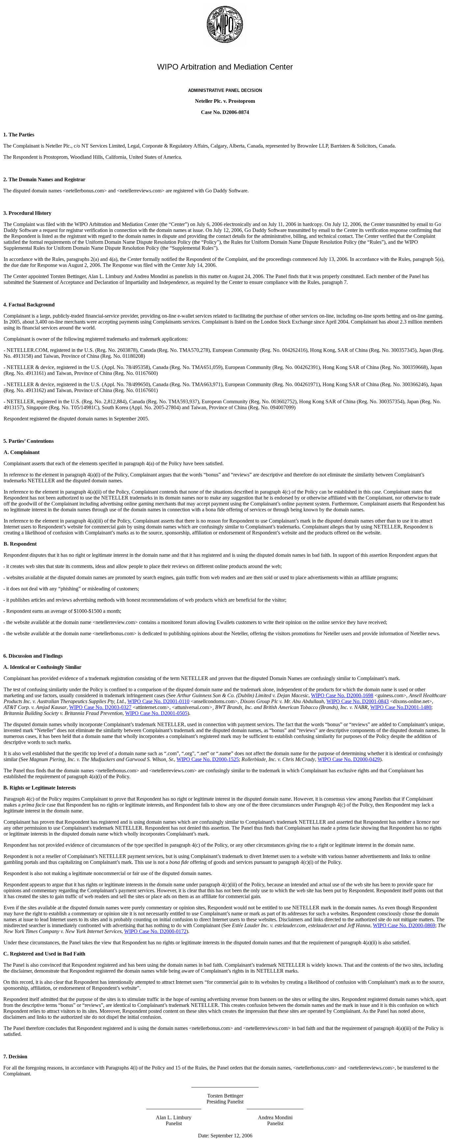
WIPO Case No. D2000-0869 (404, 925)
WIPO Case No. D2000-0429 (349, 759)
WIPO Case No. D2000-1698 (342, 695)
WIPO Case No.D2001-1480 (400, 707)
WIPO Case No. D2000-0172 (155, 931)
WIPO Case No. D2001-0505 (156, 713)
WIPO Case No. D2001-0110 (158, 701)
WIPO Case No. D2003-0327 (100, 707)
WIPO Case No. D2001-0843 (357, 701)
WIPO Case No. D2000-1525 (208, 759)
